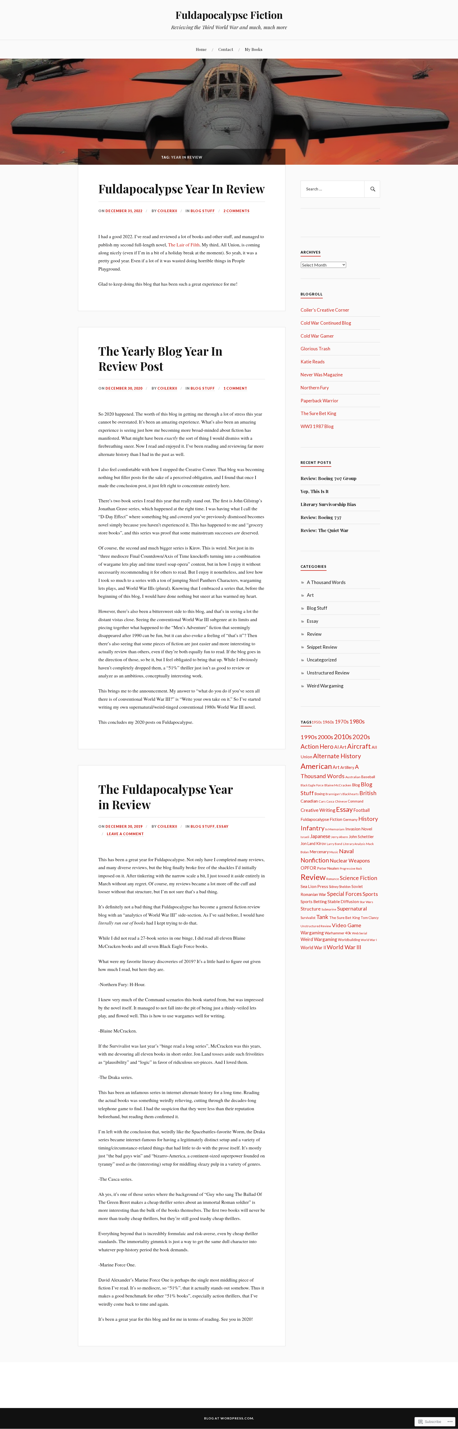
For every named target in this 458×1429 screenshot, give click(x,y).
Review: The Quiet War (325, 530)
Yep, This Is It (315, 491)
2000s (325, 737)
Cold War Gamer (317, 336)
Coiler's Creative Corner (325, 310)
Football (362, 810)
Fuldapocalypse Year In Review (181, 188)
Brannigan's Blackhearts (342, 794)
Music (333, 852)
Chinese (341, 801)
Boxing (320, 794)
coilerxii (167, 211)
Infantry (312, 828)
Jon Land (308, 843)
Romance (332, 879)
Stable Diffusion (343, 901)
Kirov (321, 843)
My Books (253, 49)
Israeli (305, 837)
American (316, 766)
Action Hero (317, 746)
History (368, 818)
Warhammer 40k (338, 933)
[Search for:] (340, 189)
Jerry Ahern (339, 837)
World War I (369, 940)
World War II (313, 947)
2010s (343, 736)
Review (314, 634)
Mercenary (319, 851)
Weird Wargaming (325, 686)
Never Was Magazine (322, 374)
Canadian (309, 800)
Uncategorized (322, 660)
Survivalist (308, 918)
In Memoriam (335, 829)
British (367, 793)
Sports (370, 894)
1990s (309, 736)
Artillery (347, 767)
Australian (352, 777)
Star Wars (366, 902)
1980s (357, 721)
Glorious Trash (315, 348)
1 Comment (235, 388)
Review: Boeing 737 (321, 517)
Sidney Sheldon (340, 887)
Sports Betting (314, 901)
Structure (311, 909)
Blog (356, 785)
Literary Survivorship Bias (328, 504)
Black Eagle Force (312, 785)
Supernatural (352, 908)
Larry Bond (334, 844)
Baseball (368, 776)
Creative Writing (318, 810)
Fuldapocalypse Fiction (229, 14)
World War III (344, 947)
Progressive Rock (351, 868)
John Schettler (361, 836)
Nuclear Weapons (350, 860)
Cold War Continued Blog (326, 323)
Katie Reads (313, 361)
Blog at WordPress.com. (229, 1418)
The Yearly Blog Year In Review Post (160, 358)
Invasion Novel (358, 828)
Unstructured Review (328, 673)
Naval (346, 851)
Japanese (320, 836)
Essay (222, 826)
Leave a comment (125, 834)
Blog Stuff (203, 211)
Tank (322, 916)
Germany (350, 819)
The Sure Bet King (318, 413)
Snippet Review (322, 647)
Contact (225, 49)
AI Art (340, 747)
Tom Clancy (370, 918)
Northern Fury (315, 387)
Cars (322, 801)
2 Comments (236, 211)
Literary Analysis (354, 844)
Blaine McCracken (337, 785)
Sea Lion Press (314, 886)
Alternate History (337, 756)
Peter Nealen (328, 868)
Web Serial (359, 933)
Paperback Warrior (319, 400)
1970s (342, 722)
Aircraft (359, 746)
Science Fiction (358, 877)
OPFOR (308, 868)
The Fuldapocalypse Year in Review (165, 796)
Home (201, 49)
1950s (317, 722)
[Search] (372, 189)
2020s (361, 736)
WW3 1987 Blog (317, 426)
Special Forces (344, 894)
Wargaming (312, 932)
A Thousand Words (326, 582)
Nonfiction (315, 860)
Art (310, 595)
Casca (330, 801)
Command (355, 801)
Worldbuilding (349, 940)
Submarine (329, 909)
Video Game (346, 925)
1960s (328, 722)
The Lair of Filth (184, 244)
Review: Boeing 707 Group (328, 478)
